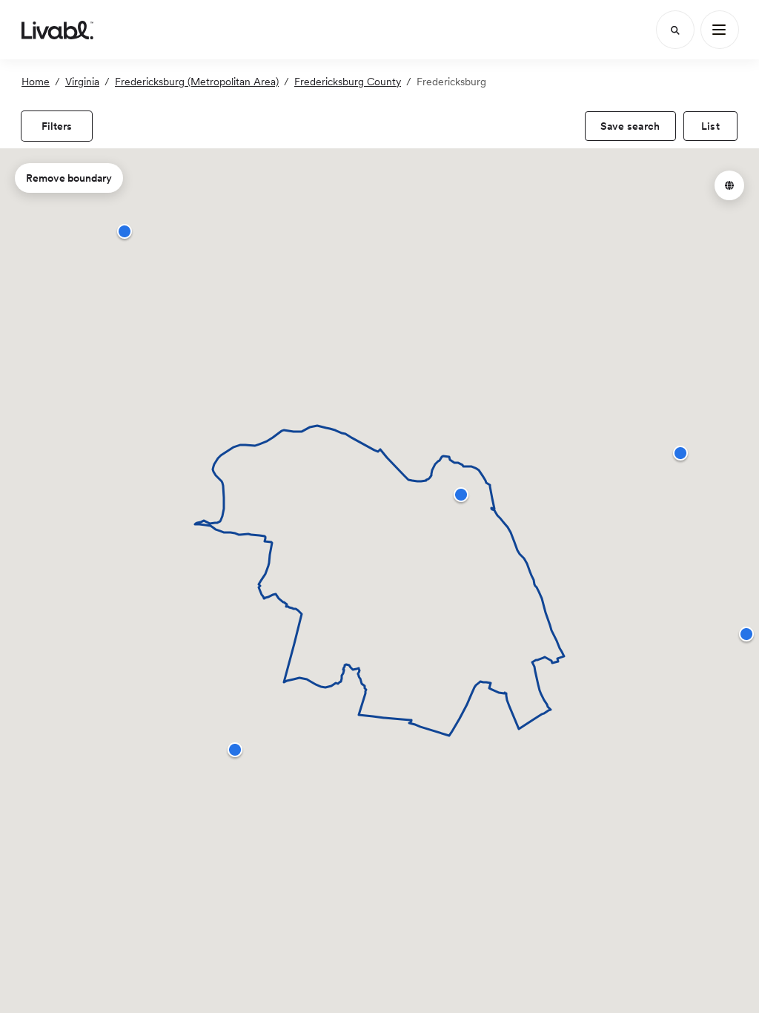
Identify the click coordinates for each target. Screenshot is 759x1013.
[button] (461, 494)
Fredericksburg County (347, 82)
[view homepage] (57, 30)
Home (35, 82)
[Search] (675, 29)
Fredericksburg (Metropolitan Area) (197, 82)
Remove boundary (69, 178)
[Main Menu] (719, 29)
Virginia (82, 82)
